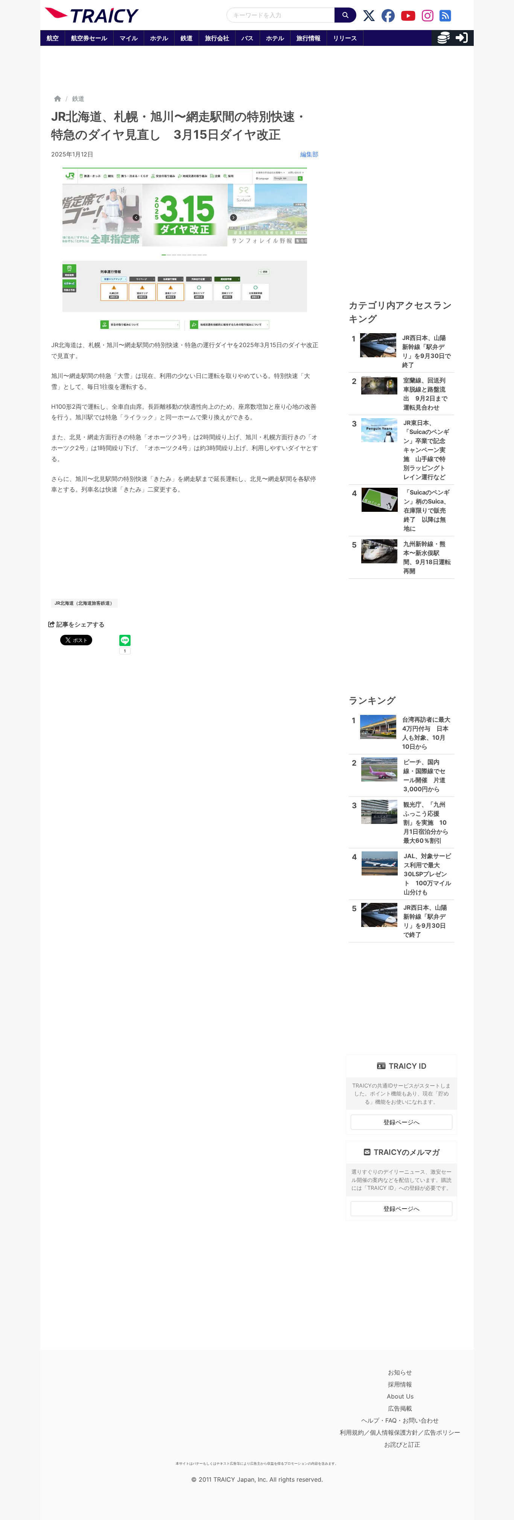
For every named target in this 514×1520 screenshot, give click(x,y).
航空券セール (89, 38)
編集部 (309, 154)
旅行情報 (309, 38)
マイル (129, 38)
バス (248, 38)
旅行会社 (217, 38)
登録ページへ (401, 1122)
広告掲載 (400, 1408)
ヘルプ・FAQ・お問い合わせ (400, 1420)
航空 (53, 38)
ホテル (159, 38)
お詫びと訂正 (402, 1444)
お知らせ (400, 1372)
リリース (345, 38)
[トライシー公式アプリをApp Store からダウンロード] (88, 1412)
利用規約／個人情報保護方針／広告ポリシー (400, 1432)
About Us (400, 1396)
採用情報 (400, 1384)
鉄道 (187, 38)
